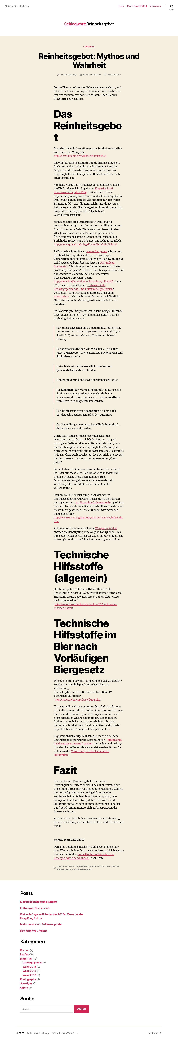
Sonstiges (89, 47)
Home (121, 6)
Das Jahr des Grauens (33, 930)
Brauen (108, 866)
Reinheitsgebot (64, 869)
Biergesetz (84, 866)
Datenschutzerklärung (38, 1033)
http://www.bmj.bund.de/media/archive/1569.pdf (83, 281)
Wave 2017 (29, 975)
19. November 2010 (92, 74)
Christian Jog (70, 74)
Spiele (24, 987)
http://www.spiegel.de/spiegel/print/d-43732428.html (85, 244)
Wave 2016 (29, 970)
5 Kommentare (114, 74)
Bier (76, 866)
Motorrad (26, 958)
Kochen (24, 950)
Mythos (115, 866)
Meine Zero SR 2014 (137, 6)
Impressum (155, 6)
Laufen (24, 954)
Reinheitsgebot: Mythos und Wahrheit (89, 60)
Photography (28, 979)
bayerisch (69, 866)
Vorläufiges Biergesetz (82, 869)
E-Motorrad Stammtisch (34, 908)
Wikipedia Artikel (106, 528)
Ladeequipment (32, 962)
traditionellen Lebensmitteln (93, 502)
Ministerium (61, 296)
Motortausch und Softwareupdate (41, 924)
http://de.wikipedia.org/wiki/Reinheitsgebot (80, 156)
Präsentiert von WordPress (65, 1033)
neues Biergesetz (96, 251)
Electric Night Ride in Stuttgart (38, 901)
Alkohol (60, 866)
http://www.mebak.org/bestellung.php (77, 699)
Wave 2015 (29, 966)
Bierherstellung (97, 866)
